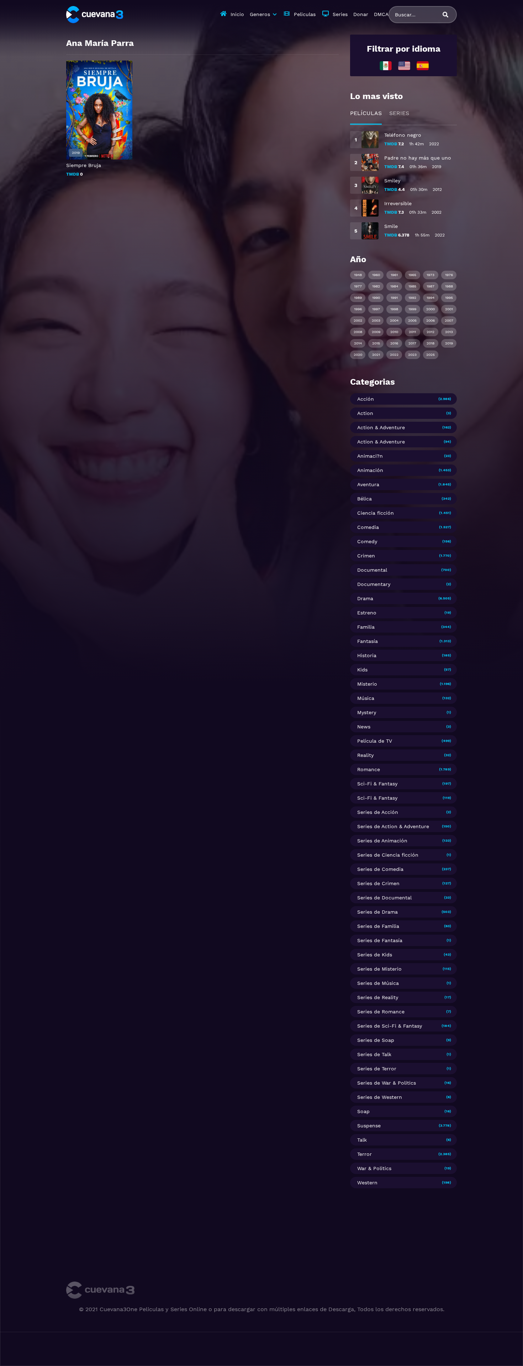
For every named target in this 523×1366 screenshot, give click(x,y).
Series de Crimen (378, 883)
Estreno (366, 613)
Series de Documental (384, 897)
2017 (412, 343)
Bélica (364, 499)
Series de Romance (381, 1011)
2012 (430, 331)
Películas (366, 113)
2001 (449, 309)
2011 (412, 331)
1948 (358, 274)
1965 (412, 274)
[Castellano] (422, 65)
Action (365, 413)
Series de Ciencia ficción (387, 855)
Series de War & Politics (386, 1083)
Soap (363, 1111)
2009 (376, 331)
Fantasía (367, 641)
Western (367, 1182)
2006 (430, 320)
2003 (376, 320)
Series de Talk (374, 1054)
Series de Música (378, 983)
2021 (376, 354)
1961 (394, 274)
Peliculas (305, 14)
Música (365, 698)
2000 (430, 309)
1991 (394, 297)
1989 (358, 297)
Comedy (367, 541)
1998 (394, 309)
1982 (376, 286)
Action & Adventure (381, 427)
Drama (365, 598)
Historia (366, 655)
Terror (364, 1154)
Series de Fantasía (379, 940)
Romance (368, 769)
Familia (366, 627)
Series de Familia (378, 926)
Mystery (366, 712)
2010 (394, 331)
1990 (376, 297)
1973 (430, 274)
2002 (358, 320)
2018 (430, 343)
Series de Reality (377, 997)
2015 (376, 343)
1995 (449, 297)
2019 (449, 343)
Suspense (369, 1125)
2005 (412, 320)
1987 (430, 286)
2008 (358, 331)
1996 (358, 309)
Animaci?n (370, 456)
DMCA (381, 14)
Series (340, 14)
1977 (358, 286)
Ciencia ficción (375, 513)
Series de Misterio (379, 969)
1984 (394, 286)
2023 (412, 354)
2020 (358, 354)
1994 (430, 297)
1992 (412, 297)
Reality (365, 755)
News (363, 726)
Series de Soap (375, 1040)
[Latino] (385, 65)
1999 (412, 309)
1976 (449, 274)
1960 (376, 274)
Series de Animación (382, 840)
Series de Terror (376, 1068)
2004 (394, 320)
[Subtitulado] (404, 65)
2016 (394, 343)
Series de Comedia (380, 869)
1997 (376, 309)
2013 (449, 331)
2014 (358, 343)
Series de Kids (374, 954)
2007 (449, 320)
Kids (362, 669)
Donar (360, 14)
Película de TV (374, 741)
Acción (365, 399)
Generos (260, 14)
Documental (372, 570)
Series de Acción (377, 812)
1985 (412, 286)
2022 (394, 354)
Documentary (373, 584)
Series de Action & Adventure (393, 826)
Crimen (366, 556)
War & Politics (374, 1168)
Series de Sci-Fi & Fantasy (389, 1026)
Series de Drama (377, 912)
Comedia (368, 527)
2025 (430, 354)
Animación (370, 470)
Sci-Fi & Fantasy (377, 783)
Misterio (367, 684)
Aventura (368, 484)
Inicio (237, 14)
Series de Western (379, 1097)
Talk (362, 1140)
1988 (449, 286)
